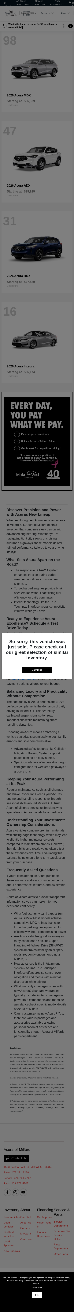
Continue (37, 669)
